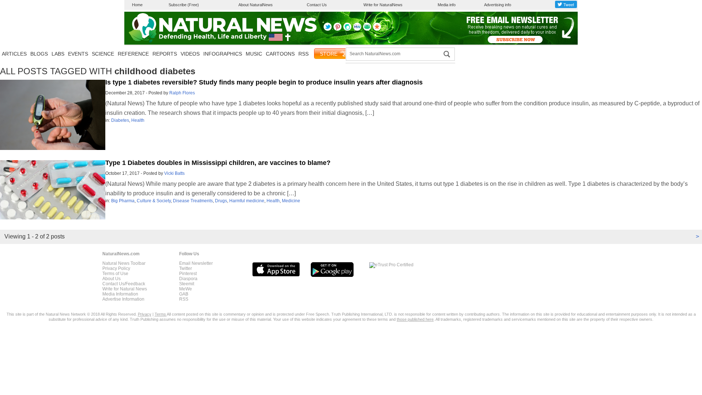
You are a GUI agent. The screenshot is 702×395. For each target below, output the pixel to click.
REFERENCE (133, 54)
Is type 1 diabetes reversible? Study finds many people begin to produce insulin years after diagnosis (264, 82)
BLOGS (39, 54)
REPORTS (164, 54)
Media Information (120, 294)
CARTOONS (280, 54)
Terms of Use (115, 273)
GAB (183, 294)
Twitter (185, 268)
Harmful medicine (246, 200)
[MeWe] (357, 29)
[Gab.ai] (367, 29)
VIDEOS (190, 54)
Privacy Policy (116, 268)
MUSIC (254, 54)
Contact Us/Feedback (123, 283)
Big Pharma (123, 200)
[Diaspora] (377, 29)
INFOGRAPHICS (222, 54)
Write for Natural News (124, 288)
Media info (447, 5)
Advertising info (497, 5)
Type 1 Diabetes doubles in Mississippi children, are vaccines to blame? (218, 162)
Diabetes (120, 120)
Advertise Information (123, 299)
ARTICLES (14, 54)
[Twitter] (328, 29)
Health (137, 120)
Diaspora (188, 278)
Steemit (186, 283)
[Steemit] (347, 29)
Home (137, 5)
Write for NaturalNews (383, 5)
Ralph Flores (182, 92)
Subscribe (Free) (184, 5)
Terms (161, 314)
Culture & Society (154, 200)
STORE (328, 54)
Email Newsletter (196, 263)
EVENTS (78, 54)
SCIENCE (103, 54)
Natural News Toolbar (124, 263)
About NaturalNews (255, 5)
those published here (415, 319)
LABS (58, 54)
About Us (111, 278)
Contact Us (317, 5)
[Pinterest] (337, 29)
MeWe (185, 288)
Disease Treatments (193, 200)
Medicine (291, 200)
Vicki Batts (174, 173)
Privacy (144, 314)
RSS (303, 54)
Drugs (221, 200)
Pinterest (188, 273)
